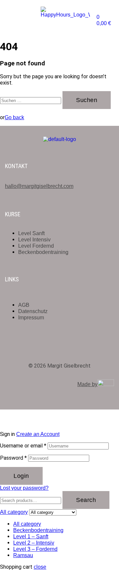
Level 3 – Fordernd (35, 549)
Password (13, 458)
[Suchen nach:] (31, 100)
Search (86, 500)
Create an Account (38, 434)
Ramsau (23, 555)
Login (21, 476)
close (40, 567)
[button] (14, 16)
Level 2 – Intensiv (33, 543)
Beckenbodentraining (38, 530)
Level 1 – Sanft (30, 536)
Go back (14, 117)
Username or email (23, 446)
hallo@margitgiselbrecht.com (39, 186)
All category (27, 524)
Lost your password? (24, 488)
